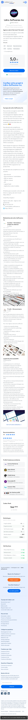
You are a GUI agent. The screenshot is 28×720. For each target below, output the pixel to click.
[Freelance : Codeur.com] (8, 2)
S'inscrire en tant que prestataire (9, 620)
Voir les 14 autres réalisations (13, 424)
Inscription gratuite (14, 590)
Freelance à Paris (5, 651)
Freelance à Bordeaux (6, 659)
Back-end (9, 46)
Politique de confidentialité (15, 711)
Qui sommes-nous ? (5, 602)
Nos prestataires (5, 621)
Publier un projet (9, 98)
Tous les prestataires (5, 567)
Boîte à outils (4, 606)
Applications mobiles (6, 643)
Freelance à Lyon (5, 653)
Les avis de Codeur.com (6, 609)
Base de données (17, 46)
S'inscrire (12, 686)
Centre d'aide (4, 667)
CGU (23, 711)
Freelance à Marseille (6, 655)
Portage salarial (5, 623)
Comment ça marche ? (6, 665)
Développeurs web (15, 567)
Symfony (9, 48)
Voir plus (5, 42)
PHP (5, 48)
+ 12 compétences (8, 51)
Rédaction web (4, 637)
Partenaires (4, 625)
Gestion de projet (5, 645)
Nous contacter (4, 669)
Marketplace (16, 48)
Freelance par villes (6, 649)
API (4, 46)
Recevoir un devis (14, 70)
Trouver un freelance (6, 618)
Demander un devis (5, 616)
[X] (5, 693)
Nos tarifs (3, 604)
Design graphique (5, 639)
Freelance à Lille (5, 657)
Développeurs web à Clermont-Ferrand (17, 494)
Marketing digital (5, 641)
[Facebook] (2, 693)
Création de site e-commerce (8, 633)
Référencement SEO (6, 635)
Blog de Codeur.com (6, 607)
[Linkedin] (9, 693)
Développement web (6, 632)
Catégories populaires (7, 629)
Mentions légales (4, 711)
